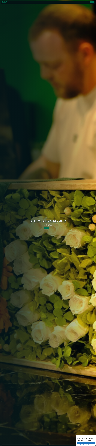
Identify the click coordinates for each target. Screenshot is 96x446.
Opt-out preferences (83, 444)
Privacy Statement (88, 444)
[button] (94, 436)
